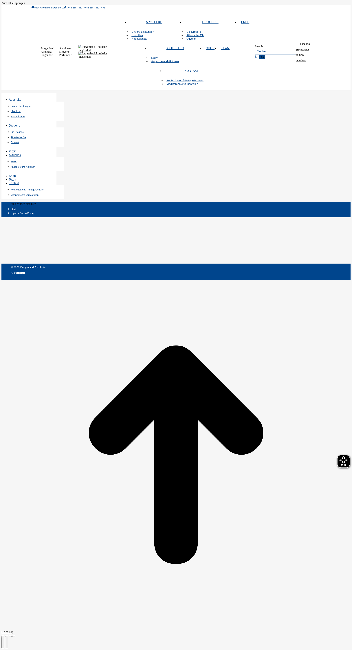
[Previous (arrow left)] (2, 642)
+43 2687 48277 (76, 7)
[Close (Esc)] (2, 636)
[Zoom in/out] (13, 636)
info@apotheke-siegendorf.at (49, 7)
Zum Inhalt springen (13, 3)
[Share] (6, 636)
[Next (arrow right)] (6, 642)
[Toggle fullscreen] (10, 636)
